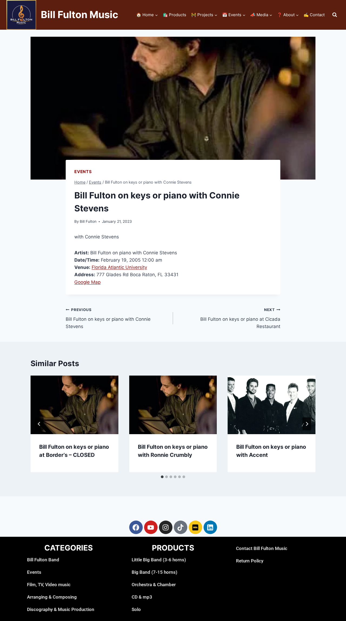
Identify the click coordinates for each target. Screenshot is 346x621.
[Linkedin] (210, 527)
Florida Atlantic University (119, 267)
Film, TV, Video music (49, 584)
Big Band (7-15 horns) (154, 572)
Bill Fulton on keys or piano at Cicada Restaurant (240, 318)
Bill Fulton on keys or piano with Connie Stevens (108, 318)
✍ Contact (314, 14)
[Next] (306, 423)
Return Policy (249, 560)
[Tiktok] (180, 527)
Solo (136, 609)
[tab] (162, 476)
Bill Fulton (88, 221)
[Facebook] (136, 527)
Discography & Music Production (60, 609)
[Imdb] (195, 527)
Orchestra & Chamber (154, 584)
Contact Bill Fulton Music (261, 548)
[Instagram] (165, 527)
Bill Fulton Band (43, 559)
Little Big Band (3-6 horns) (159, 559)
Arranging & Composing (52, 597)
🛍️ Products (174, 14)
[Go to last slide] (39, 423)
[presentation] (74, 405)
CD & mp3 (142, 597)
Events (83, 171)
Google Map (87, 282)
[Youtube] (151, 527)
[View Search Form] (335, 15)
